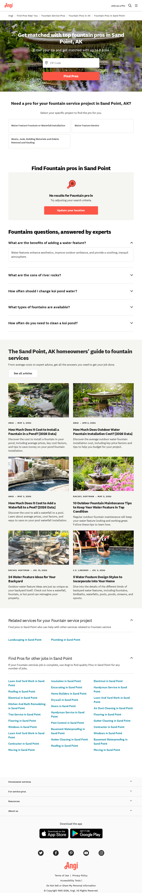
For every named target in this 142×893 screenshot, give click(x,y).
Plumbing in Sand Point (65, 640)
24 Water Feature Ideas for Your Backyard (32, 579)
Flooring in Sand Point (22, 721)
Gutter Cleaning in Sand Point (69, 739)
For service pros (17, 791)
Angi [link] (10, 15)
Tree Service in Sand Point (24, 714)
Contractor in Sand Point (23, 743)
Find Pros (71, 76)
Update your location (71, 210)
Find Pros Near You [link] (27, 15)
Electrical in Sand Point (22, 698)
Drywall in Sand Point (64, 700)
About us (13, 811)
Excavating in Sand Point (66, 687)
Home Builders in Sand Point (68, 693)
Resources (14, 801)
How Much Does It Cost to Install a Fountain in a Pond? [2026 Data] (33, 431)
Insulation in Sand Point (66, 681)
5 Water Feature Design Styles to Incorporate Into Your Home (97, 579)
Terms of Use (62, 875)
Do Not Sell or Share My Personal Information (71, 885)
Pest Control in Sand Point (67, 723)
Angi (11, 423)
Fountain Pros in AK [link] (80, 15)
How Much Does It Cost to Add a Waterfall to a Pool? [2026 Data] (32, 505)
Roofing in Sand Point (21, 691)
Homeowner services (19, 782)
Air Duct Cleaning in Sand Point (113, 708)
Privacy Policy (79, 875)
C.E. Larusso (80, 570)
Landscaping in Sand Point (24, 640)
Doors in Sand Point (63, 706)
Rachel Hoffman (83, 496)
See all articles (23, 373)
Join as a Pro (118, 5)
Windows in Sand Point (22, 727)
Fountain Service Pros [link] (53, 15)
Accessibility (70, 880)
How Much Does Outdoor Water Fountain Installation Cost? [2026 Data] (102, 431)
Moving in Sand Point (21, 750)
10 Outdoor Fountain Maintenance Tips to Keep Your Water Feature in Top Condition (102, 507)
